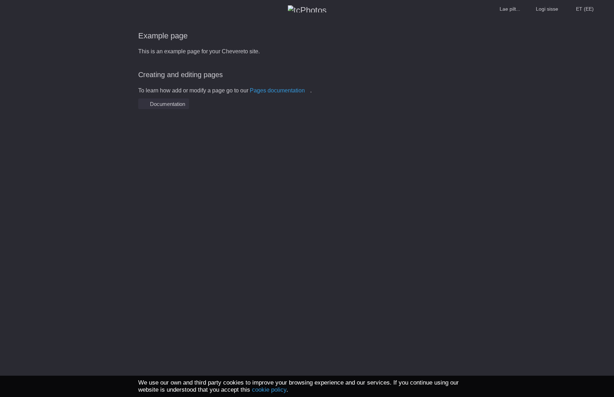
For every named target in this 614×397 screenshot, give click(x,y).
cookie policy (269, 389)
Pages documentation (277, 90)
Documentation (167, 104)
